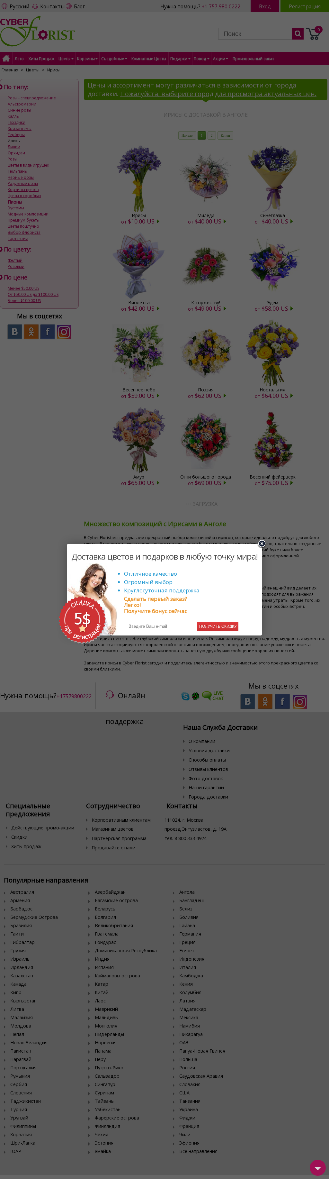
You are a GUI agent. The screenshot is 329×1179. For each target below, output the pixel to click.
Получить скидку (218, 626)
